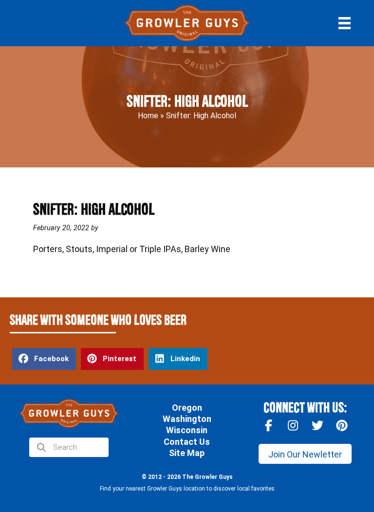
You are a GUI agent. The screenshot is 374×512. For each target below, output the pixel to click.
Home (148, 116)
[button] (305, 454)
